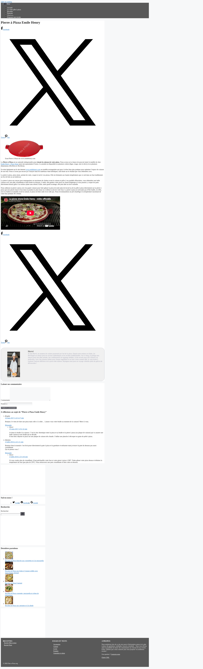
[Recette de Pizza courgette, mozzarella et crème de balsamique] (9, 591)
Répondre (8, 425)
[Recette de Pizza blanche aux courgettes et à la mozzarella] (9, 559)
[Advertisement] (23, 480)
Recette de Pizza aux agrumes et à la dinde (19, 605)
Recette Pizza (8, 645)
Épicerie (10, 13)
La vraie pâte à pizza (14, 9)
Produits (55, 651)
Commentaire (5, 400)
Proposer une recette (14, 17)
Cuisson (55, 646)
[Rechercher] (22, 514)
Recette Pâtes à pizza (10, 643)
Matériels (10, 15)
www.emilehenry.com (33, 169)
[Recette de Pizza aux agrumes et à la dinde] (9, 604)
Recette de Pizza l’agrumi (13, 583)
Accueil (9, 8)
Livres (55, 649)
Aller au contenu (6, 2)
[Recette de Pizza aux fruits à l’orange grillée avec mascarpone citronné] (9, 569)
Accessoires (56, 644)
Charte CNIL (105, 657)
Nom (2, 404)
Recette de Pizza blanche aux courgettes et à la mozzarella (24, 561)
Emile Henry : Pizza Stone (10, 164)
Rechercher (4, 511)
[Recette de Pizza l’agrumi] (9, 581)
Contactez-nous (115, 654)
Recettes (10, 11)
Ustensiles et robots (59, 653)
